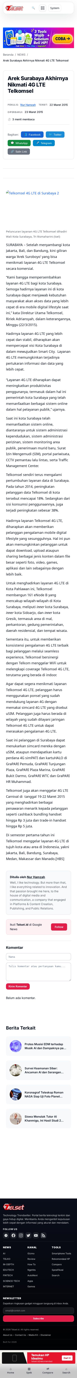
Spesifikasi (57, 1269)
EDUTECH (8, 1269)
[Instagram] (21, 1235)
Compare (57, 1264)
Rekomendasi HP (61, 1259)
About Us (7, 1335)
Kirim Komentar (18, 986)
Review (31, 1259)
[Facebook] (13, 1235)
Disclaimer (46, 1335)
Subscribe (38, 1318)
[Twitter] (28, 1235)
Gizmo (30, 1253)
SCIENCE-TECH (11, 1281)
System (54, 8)
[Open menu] (42, 8)
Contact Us (20, 1335)
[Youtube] (36, 1235)
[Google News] (6, 1235)
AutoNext (32, 1275)
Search (55, 1275)
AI (4, 1253)
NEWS (21, 54)
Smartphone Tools (61, 1253)
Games (31, 1286)
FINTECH (8, 1275)
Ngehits (31, 1269)
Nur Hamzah (28, 104)
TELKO (6, 1259)
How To (31, 1264)
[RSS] (43, 1235)
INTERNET (8, 1286)
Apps (30, 1281)
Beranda (8, 54)
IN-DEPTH (8, 1264)
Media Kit (33, 1335)
